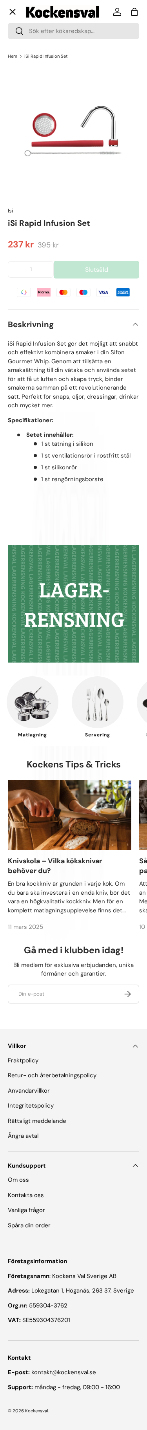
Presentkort (30, 248)
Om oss (24, 231)
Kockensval (36, 1411)
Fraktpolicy (23, 1060)
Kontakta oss (32, 281)
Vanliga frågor (32, 264)
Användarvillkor (29, 1091)
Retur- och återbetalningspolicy (52, 1075)
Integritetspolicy (31, 1106)
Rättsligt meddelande (37, 1121)
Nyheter (26, 194)
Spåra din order (29, 1225)
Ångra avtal (23, 1136)
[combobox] (73, 31)
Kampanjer (29, 165)
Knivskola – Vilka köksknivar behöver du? (55, 865)
